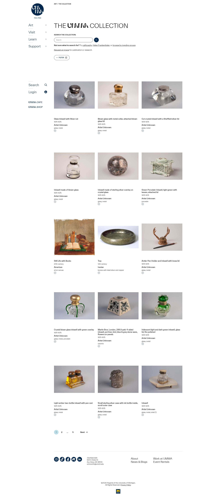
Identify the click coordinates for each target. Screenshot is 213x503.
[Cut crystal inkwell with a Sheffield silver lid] (162, 95)
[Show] (46, 25)
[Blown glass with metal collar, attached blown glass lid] (118, 95)
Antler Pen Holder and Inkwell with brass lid (160, 261)
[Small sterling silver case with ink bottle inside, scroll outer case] (118, 379)
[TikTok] (62, 459)
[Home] (38, 11)
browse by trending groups (124, 45)
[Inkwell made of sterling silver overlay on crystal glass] (118, 166)
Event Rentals (161, 461)
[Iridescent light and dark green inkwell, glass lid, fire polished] (162, 305)
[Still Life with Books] (74, 237)
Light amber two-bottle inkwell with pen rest (73, 403)
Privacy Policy (125, 485)
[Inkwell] (162, 379)
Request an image (61, 50)
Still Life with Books (62, 261)
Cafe (35, 102)
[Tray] (118, 237)
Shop (36, 107)
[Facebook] (68, 459)
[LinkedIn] (79, 459)
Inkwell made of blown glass (66, 190)
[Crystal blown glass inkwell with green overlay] (74, 305)
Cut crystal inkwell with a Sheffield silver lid (160, 119)
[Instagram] (56, 459)
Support (35, 46)
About (134, 458)
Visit (32, 32)
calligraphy (87, 45)
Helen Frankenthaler (101, 45)
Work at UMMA (162, 458)
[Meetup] (73, 459)
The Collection (65, 4)
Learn (33, 39)
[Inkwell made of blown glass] (74, 166)
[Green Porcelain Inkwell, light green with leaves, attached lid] (162, 166)
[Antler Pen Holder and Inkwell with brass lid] (162, 237)
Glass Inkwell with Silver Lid (66, 119)
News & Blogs (139, 461)
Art (31, 25)
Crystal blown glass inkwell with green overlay (74, 330)
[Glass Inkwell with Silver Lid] (74, 95)
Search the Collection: (65, 35)
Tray (99, 261)
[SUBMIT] (96, 40)
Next (82, 432)
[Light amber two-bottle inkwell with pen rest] (74, 379)
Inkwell (145, 403)
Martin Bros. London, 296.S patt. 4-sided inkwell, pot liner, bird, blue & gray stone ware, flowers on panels (118, 332)
